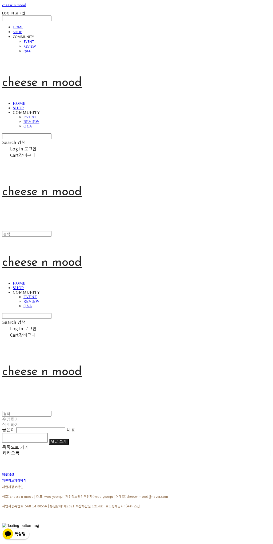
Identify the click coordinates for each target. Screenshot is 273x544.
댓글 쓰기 (59, 441)
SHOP (17, 31)
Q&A (27, 51)
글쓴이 (8, 430)
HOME (18, 27)
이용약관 (8, 474)
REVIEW (29, 46)
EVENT (28, 41)
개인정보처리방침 (14, 480)
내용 (71, 430)
